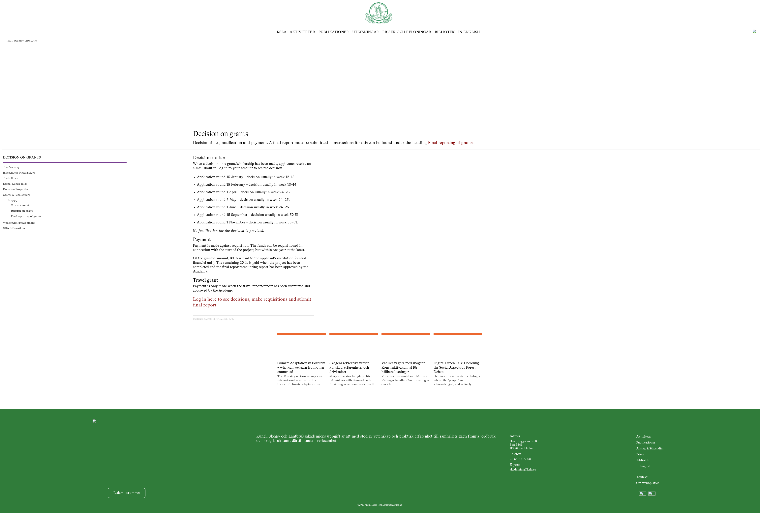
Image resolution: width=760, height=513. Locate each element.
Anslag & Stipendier (650, 448)
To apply (12, 200)
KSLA (281, 32)
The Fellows (10, 178)
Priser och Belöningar (406, 32)
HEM (9, 41)
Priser (640, 454)
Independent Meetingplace (19, 172)
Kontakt (642, 477)
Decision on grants (25, 41)
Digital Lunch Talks (15, 184)
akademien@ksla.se (523, 469)
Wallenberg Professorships (19, 222)
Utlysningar (365, 32)
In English (469, 32)
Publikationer (334, 32)
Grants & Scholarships (16, 195)
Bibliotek (445, 32)
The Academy (11, 167)
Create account (20, 205)
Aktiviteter (302, 32)
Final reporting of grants (450, 143)
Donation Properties (15, 189)
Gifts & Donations (14, 228)
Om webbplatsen (647, 483)
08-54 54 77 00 (520, 459)
